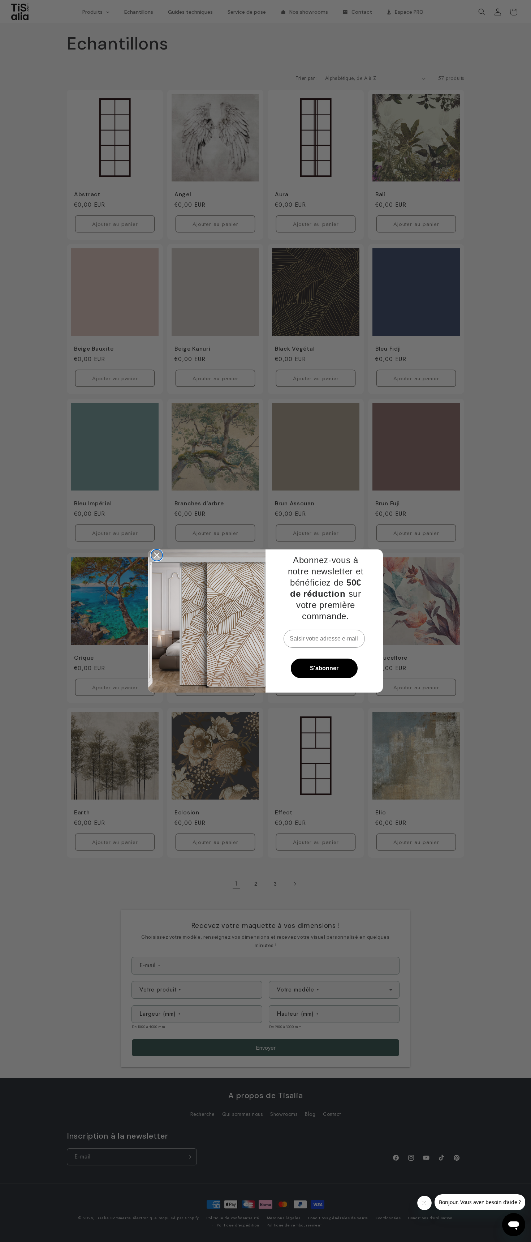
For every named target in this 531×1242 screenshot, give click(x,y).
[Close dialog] (157, 555)
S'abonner (324, 668)
